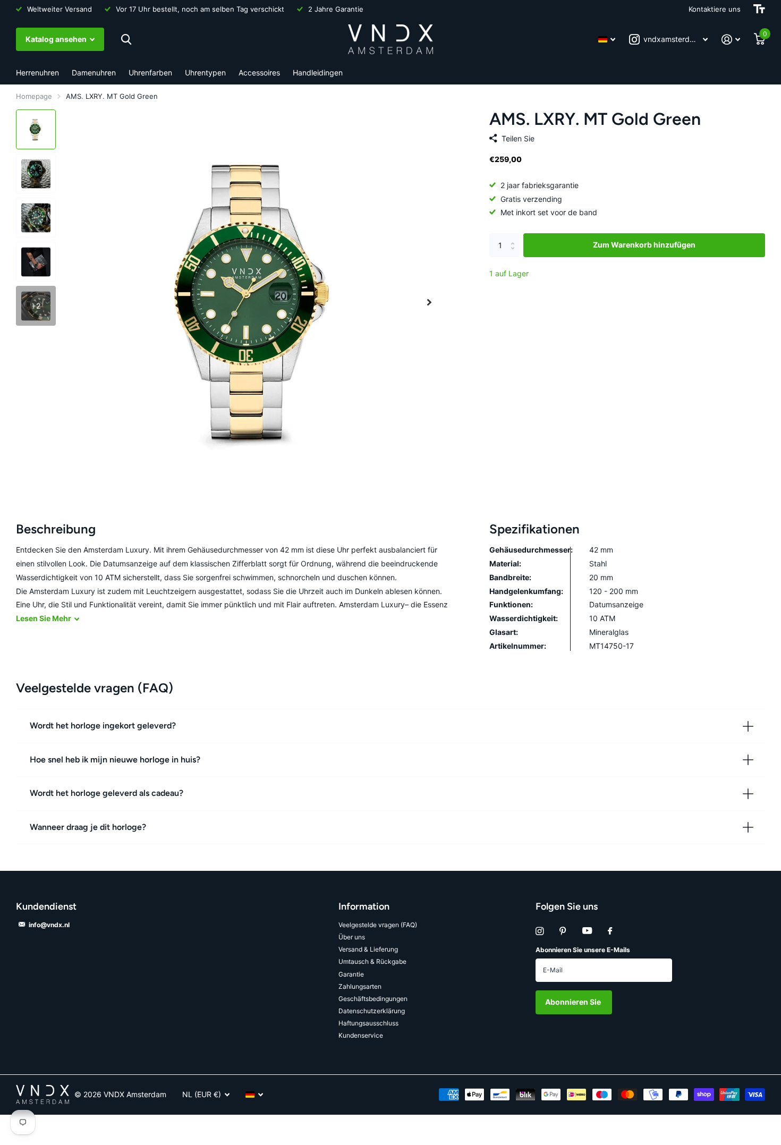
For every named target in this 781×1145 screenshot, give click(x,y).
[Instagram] (540, 931)
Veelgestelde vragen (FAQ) (377, 925)
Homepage (34, 96)
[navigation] (36, 129)
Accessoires (259, 72)
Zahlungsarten (359, 986)
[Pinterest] (562, 931)
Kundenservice (360, 1035)
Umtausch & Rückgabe (372, 961)
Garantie (351, 974)
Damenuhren (94, 72)
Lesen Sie (43, 618)
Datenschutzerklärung (371, 1011)
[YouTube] (587, 931)
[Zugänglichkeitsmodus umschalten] (759, 9)
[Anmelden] (731, 40)
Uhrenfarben (150, 72)
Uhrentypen (205, 72)
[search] (126, 40)
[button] (429, 302)
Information (363, 906)
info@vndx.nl (49, 925)
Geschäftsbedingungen (373, 999)
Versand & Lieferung (368, 949)
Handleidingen (318, 72)
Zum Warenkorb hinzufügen (644, 245)
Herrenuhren (37, 72)
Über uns (351, 937)
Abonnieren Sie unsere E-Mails (583, 950)
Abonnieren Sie (573, 1001)
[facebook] (610, 931)
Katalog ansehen (57, 39)
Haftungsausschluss (368, 1023)
